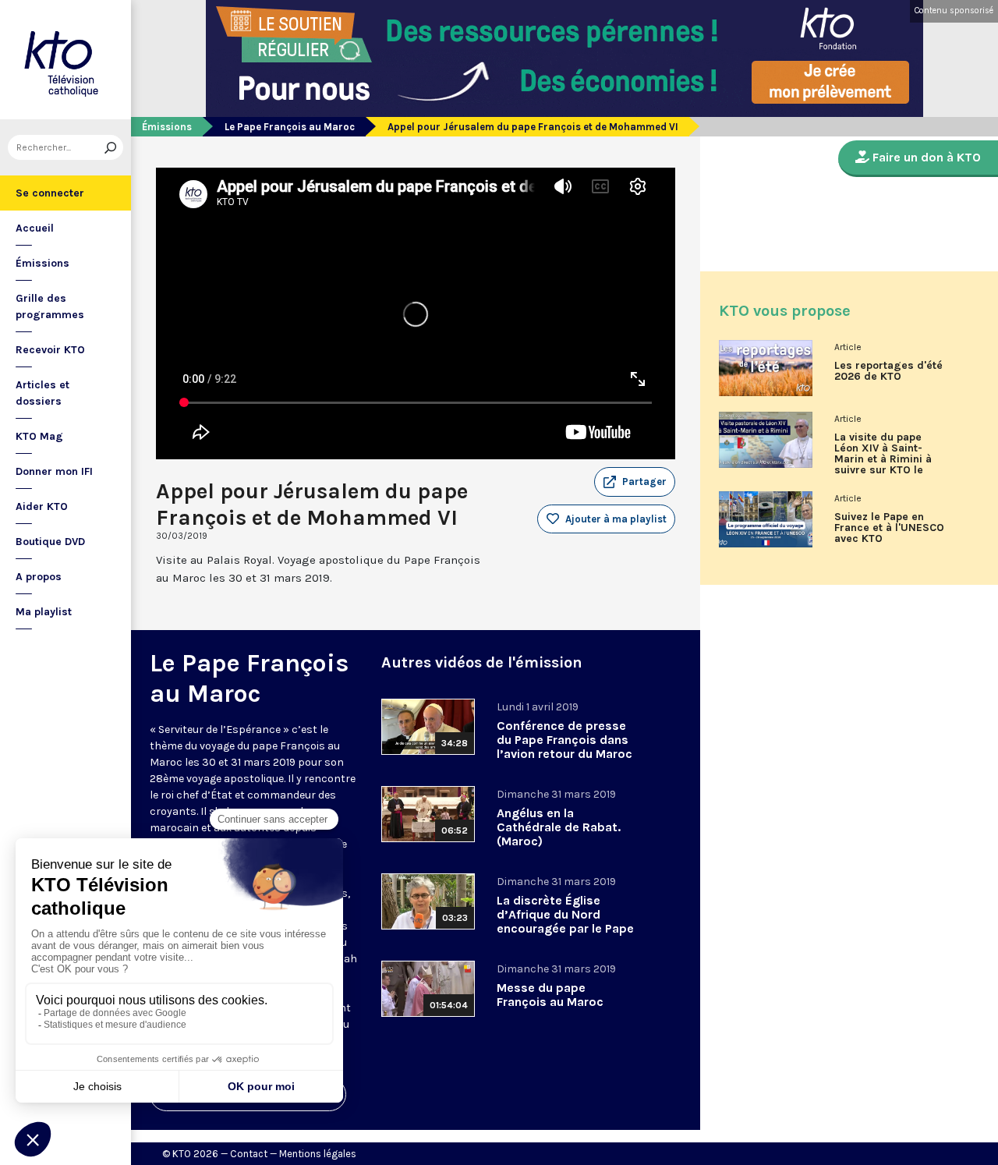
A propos (39, 576)
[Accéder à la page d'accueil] (65, 59)
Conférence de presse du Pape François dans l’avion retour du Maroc (564, 739)
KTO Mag (39, 436)
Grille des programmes (50, 306)
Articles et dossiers (42, 393)
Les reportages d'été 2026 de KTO (888, 371)
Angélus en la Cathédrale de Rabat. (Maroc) (559, 827)
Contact (248, 1154)
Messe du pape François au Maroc (550, 994)
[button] (634, 482)
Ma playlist (44, 611)
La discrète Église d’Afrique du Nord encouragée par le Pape (565, 914)
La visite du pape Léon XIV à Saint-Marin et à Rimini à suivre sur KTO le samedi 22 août (883, 459)
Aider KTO (42, 506)
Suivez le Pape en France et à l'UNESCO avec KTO (889, 528)
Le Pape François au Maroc (290, 127)
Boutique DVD (50, 541)
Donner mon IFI (54, 471)
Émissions (42, 263)
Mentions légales (317, 1154)
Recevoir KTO (50, 349)
